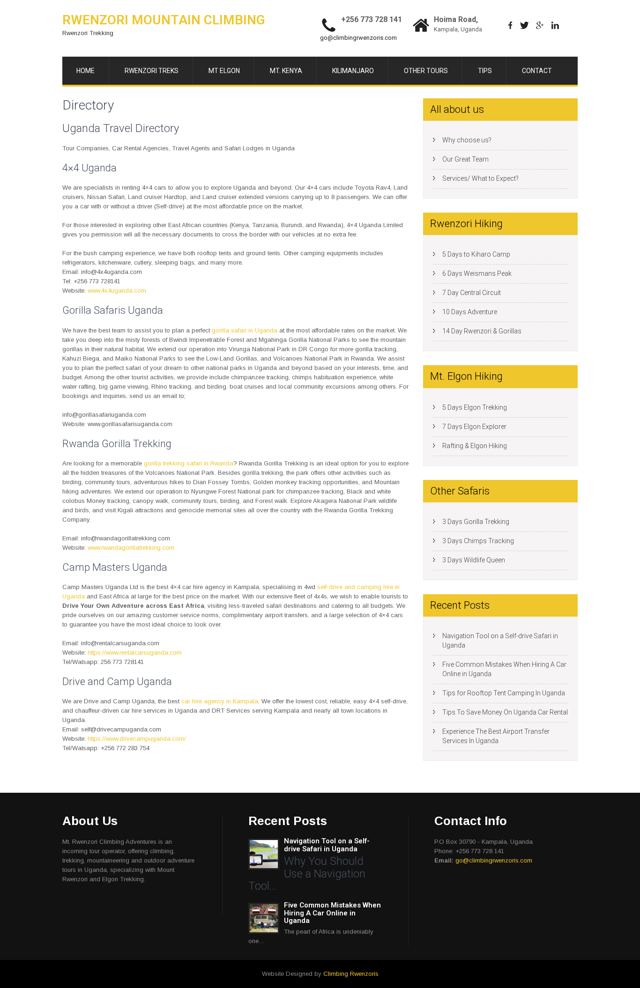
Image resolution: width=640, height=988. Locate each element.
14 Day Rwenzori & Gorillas (481, 331)
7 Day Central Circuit (471, 292)
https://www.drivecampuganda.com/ (137, 738)
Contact (537, 70)
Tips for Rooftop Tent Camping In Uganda (503, 693)
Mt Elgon (224, 70)
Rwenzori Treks (152, 70)
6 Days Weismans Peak (477, 273)
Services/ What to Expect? (480, 178)
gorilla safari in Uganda (244, 330)
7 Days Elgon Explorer (474, 426)
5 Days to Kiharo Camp (476, 254)
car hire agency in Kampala (219, 701)
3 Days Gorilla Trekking (475, 521)
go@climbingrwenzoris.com (358, 37)
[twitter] (524, 25)
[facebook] (510, 25)
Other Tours (426, 70)
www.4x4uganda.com (117, 290)
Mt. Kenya (286, 70)
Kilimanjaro (353, 70)
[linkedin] (555, 25)
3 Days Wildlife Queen (473, 560)
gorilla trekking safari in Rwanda (188, 463)
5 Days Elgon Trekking (474, 407)
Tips (485, 70)
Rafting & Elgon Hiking (474, 446)
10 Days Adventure (469, 312)
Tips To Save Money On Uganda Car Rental (505, 712)
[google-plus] (540, 25)
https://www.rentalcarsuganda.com (135, 652)
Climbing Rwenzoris (351, 973)
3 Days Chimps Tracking (478, 541)
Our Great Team (465, 159)
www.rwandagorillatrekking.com (131, 547)
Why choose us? (466, 140)
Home (85, 70)
